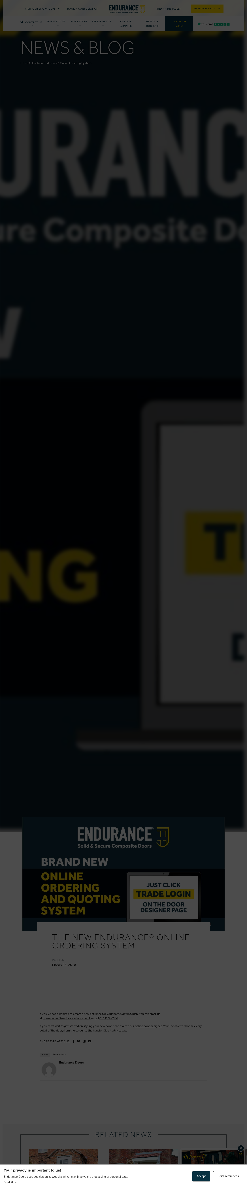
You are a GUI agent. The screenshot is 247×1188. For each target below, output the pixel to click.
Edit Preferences (228, 1176)
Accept (201, 1176)
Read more (10, 1182)
